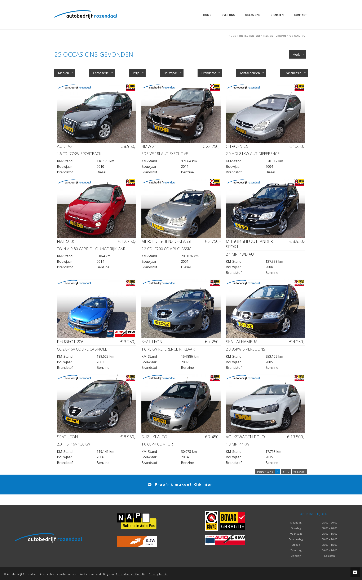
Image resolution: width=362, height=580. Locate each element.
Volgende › (299, 471)
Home (207, 15)
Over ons (228, 15)
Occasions (252, 15)
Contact (300, 15)
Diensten (277, 15)
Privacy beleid (158, 574)
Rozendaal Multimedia (130, 574)
